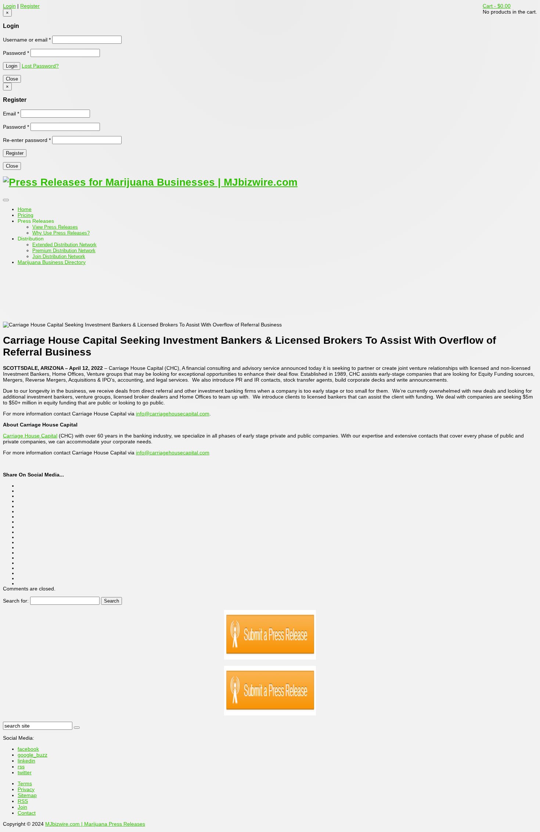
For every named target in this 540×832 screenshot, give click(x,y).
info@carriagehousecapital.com (172, 414)
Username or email (27, 40)
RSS (23, 801)
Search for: (16, 601)
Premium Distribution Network (64, 250)
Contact (27, 813)
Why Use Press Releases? (61, 233)
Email (11, 114)
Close (12, 79)
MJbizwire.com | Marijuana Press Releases (95, 824)
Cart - (497, 6)
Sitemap (27, 795)
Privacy (26, 789)
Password (16, 53)
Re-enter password (27, 140)
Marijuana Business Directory (52, 262)
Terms (25, 783)
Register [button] (30, 6)
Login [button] (9, 6)
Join (22, 807)
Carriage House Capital (30, 436)
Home (25, 209)
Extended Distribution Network (64, 244)
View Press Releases (55, 227)
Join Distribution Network (58, 256)
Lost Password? (40, 66)
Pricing (25, 215)
